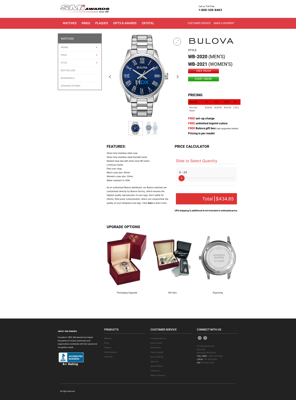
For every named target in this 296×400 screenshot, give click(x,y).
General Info (155, 347)
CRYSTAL (148, 23)
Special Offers (156, 366)
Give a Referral (156, 357)
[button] (177, 41)
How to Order (156, 343)
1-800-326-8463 (210, 10)
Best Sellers (68, 70)
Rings (86, 23)
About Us (154, 361)
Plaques (101, 23)
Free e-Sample (156, 352)
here (150, 203)
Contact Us (155, 371)
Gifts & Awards (124, 23)
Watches (69, 23)
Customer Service (199, 23)
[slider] (182, 178)
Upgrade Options (70, 86)
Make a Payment (224, 23)
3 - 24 (183, 172)
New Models (67, 78)
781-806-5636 (210, 359)
